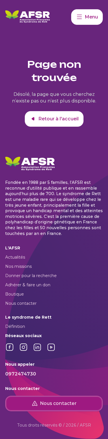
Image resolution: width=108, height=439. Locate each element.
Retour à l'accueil (58, 119)
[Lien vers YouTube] (51, 350)
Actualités (15, 257)
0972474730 (20, 374)
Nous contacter (21, 303)
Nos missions (18, 266)
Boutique (14, 294)
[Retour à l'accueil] (38, 17)
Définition (15, 326)
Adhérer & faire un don (27, 285)
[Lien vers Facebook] (9, 350)
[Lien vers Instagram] (23, 350)
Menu (91, 17)
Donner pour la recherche (31, 275)
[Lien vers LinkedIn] (37, 350)
